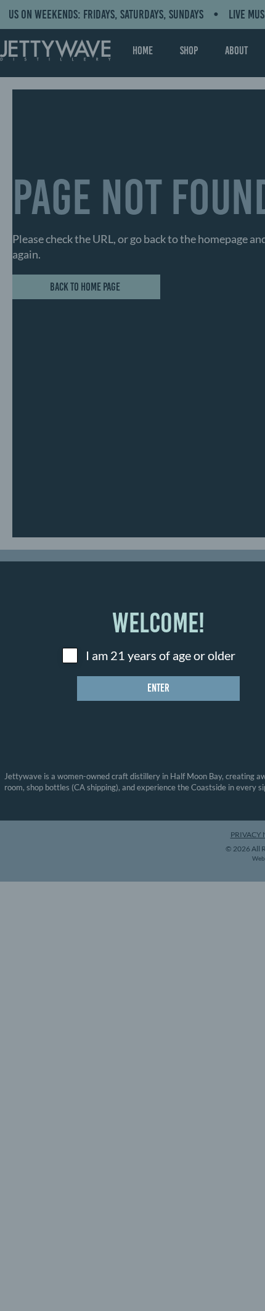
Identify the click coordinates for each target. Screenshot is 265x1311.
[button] (158, 688)
